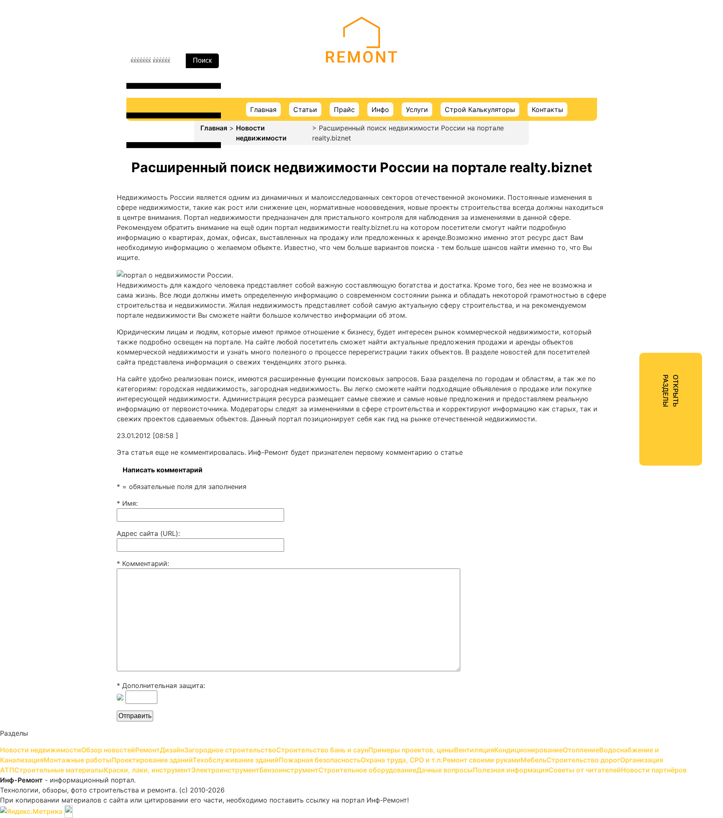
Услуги (417, 109)
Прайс (344, 109)
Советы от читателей (628, 462)
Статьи (305, 109)
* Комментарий (142, 563)
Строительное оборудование (641, 417)
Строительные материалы (637, 357)
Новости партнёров (626, 477)
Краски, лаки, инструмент (636, 372)
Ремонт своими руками (632, 297)
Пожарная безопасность (634, 266)
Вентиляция (612, 161)
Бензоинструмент (622, 402)
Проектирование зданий (634, 236)
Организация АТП (622, 342)
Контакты (547, 109)
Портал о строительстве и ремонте (361, 75)
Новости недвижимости (261, 133)
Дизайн (605, 101)
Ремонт (605, 86)
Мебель (605, 312)
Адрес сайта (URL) (147, 533)
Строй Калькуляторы (480, 109)
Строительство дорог (630, 327)
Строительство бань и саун (639, 131)
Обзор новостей (620, 71)
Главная (263, 109)
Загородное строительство (639, 116)
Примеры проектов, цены (636, 146)
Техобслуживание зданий (635, 251)
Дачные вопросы (621, 432)
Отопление (611, 191)
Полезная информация (631, 447)
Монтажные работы (626, 221)
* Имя (126, 503)
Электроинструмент (627, 387)
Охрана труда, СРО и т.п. (634, 282)
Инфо (380, 109)
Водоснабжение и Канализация (645, 206)
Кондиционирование (627, 176)
